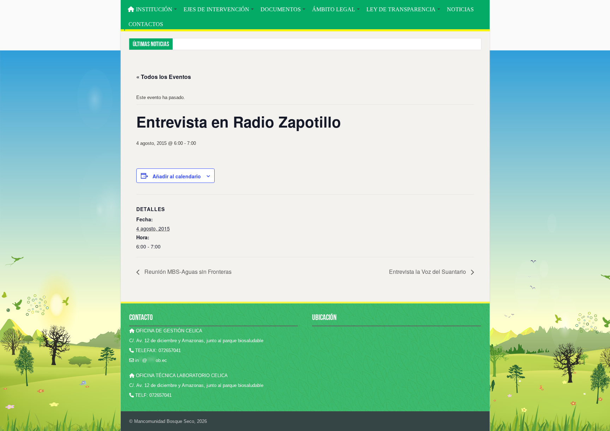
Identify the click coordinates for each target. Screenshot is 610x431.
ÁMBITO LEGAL (333, 9)
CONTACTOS (145, 24)
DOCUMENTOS (281, 9)
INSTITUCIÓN (154, 9)
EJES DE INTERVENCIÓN (216, 9)
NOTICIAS (460, 9)
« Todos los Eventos (163, 77)
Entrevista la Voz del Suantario (428, 271)
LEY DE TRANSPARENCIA (401, 9)
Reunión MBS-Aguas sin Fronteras (187, 271)
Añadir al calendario (176, 176)
